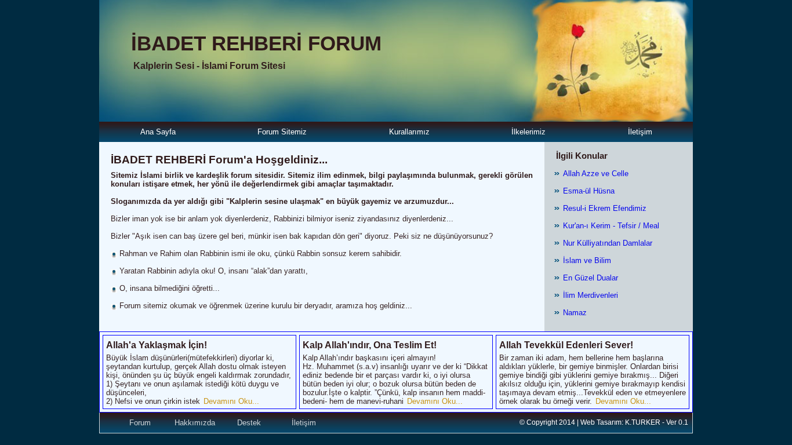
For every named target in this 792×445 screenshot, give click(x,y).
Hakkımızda (195, 422)
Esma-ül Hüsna (589, 191)
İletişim (640, 131)
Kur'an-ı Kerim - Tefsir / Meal (611, 225)
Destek (249, 422)
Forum (140, 422)
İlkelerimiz (528, 131)
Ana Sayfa (158, 131)
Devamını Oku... (231, 401)
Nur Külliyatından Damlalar (607, 243)
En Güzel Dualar (590, 277)
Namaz (575, 312)
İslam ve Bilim (587, 260)
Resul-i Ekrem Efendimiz (604, 208)
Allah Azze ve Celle (595, 173)
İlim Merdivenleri (590, 295)
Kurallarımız (409, 131)
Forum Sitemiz (282, 131)
